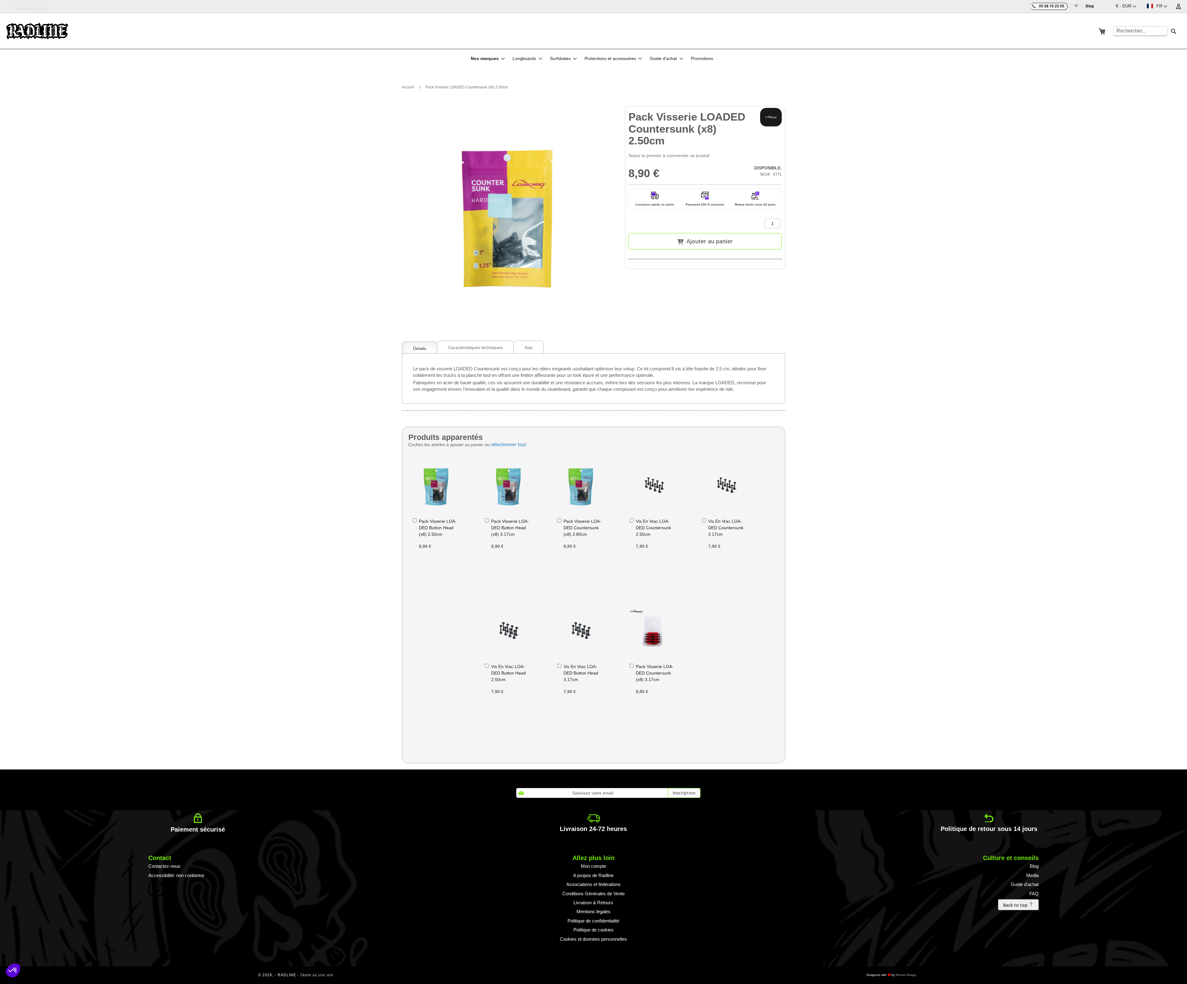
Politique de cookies (593, 929)
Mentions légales (593, 911)
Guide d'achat (1025, 884)
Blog (1090, 6)
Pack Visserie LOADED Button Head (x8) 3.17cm (510, 528)
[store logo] (37, 31)
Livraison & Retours (593, 902)
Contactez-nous (164, 866)
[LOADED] (771, 117)
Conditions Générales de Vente (593, 893)
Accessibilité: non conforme (176, 875)
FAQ (1034, 893)
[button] (1126, 6)
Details (419, 348)
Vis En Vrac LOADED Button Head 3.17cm (581, 673)
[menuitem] (488, 58)
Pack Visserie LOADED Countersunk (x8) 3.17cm (655, 673)
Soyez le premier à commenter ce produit (668, 155)
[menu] (593, 58)
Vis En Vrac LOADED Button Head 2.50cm (508, 673)
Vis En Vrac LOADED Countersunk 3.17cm (725, 528)
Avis (529, 347)
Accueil (408, 87)
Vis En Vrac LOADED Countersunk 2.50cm (653, 528)
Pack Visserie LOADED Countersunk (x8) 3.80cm (582, 528)
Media (1032, 875)
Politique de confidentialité (593, 920)
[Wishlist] (1076, 6)
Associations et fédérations (593, 884)
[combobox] (1140, 31)
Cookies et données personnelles (593, 939)
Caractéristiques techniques (475, 347)
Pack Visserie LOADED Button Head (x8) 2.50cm (438, 528)
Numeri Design (906, 975)
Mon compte (593, 866)
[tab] (419, 347)
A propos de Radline (593, 875)
